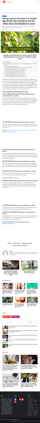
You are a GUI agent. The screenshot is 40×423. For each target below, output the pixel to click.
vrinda (5, 29)
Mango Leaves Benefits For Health (20, 245)
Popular (10, 322)
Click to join (16, 177)
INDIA (36, 407)
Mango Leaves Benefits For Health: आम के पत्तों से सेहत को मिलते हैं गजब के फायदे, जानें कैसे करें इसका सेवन (20, 64)
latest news (32, 409)
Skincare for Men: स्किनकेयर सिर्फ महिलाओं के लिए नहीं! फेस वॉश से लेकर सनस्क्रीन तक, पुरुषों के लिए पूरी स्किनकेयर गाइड (7, 291)
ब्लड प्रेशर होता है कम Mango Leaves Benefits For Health (15, 68)
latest (29, 409)
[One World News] (8, 2)
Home (4, 12)
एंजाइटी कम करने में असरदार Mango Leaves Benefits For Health (16, 70)
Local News (29, 411)
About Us (26, 421)
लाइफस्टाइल (7, 12)
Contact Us (37, 421)
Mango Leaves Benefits (27, 243)
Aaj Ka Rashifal (30, 400)
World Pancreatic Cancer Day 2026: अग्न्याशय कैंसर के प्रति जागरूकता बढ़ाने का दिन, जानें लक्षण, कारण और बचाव (10, 368)
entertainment (30, 402)
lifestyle (9, 243)
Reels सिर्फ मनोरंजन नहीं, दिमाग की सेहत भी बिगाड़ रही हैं (7, 304)
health (36, 404)
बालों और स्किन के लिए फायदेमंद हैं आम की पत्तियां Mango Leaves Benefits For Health (19, 67)
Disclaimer (33, 421)
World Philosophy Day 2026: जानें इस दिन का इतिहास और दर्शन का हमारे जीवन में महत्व (29, 367)
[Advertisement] (20, 7)
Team (30, 421)
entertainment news (31, 404)
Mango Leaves (17, 243)
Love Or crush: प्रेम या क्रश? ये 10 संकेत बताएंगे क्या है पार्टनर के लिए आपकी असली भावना (32, 304)
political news (30, 413)
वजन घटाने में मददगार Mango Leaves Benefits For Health (15, 72)
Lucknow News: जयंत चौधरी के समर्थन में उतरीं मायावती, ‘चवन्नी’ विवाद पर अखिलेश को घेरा (29, 385)
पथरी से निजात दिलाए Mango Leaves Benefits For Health (15, 75)
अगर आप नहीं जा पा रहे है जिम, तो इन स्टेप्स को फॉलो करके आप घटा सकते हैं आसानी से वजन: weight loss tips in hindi (20, 291)
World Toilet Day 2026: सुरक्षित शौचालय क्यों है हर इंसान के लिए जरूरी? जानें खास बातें (10, 385)
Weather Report (35, 413)
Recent (29, 322)
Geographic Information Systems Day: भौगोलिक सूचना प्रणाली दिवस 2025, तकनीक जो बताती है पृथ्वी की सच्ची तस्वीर (32, 291)
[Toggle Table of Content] (35, 62)
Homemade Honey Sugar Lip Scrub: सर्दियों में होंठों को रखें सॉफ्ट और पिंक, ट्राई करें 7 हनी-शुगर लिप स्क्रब (19, 305)
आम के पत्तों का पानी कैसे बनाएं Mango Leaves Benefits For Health (16, 76)
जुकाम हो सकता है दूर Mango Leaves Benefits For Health (15, 71)
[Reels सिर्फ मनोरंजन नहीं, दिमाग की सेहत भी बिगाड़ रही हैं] (7, 300)
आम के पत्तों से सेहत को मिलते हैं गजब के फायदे (11, 66)
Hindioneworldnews (31, 407)
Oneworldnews (35, 411)
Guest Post (22, 421)
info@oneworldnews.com (9, 223)
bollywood (35, 400)
